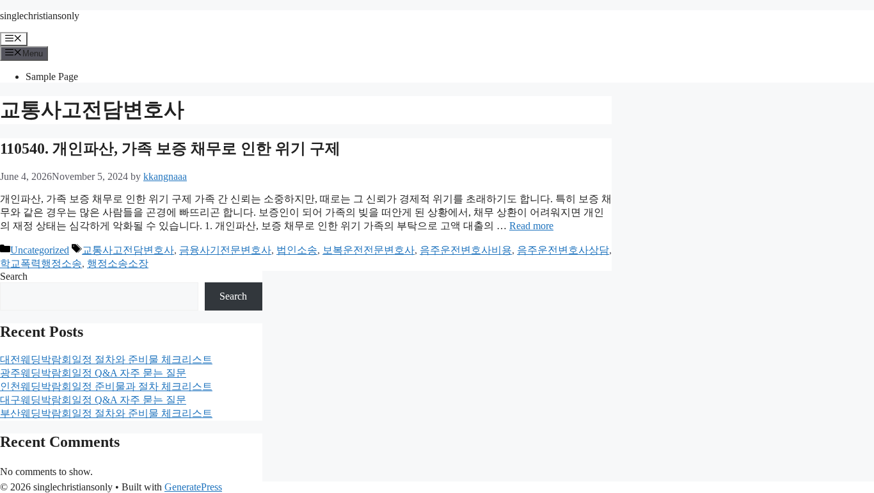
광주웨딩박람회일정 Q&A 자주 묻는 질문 (93, 373)
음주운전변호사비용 (466, 250)
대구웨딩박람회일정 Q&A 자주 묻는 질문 (93, 399)
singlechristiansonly (39, 15)
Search (14, 276)
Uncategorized (39, 250)
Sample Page (52, 76)
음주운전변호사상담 (563, 250)
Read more (531, 225)
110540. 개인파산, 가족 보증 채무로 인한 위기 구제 (170, 148)
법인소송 (296, 250)
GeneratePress (193, 486)
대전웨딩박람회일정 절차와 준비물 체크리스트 (106, 359)
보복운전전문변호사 (368, 250)
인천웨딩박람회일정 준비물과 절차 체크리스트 (106, 386)
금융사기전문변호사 (225, 250)
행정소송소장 (117, 263)
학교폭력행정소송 (41, 263)
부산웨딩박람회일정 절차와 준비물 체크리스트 (106, 413)
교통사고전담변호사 (128, 250)
